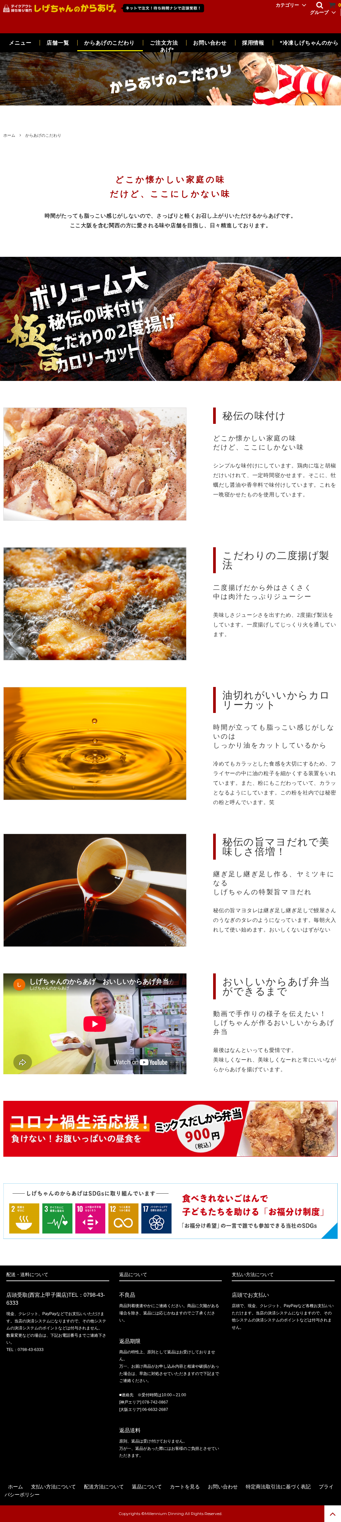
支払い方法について (53, 1486)
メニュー (20, 43)
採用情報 (254, 43)
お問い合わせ (210, 43)
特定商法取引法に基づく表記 (278, 1486)
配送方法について (104, 1486)
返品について (147, 1486)
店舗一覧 (58, 43)
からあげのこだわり (109, 43)
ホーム (9, 135)
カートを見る (185, 1486)
